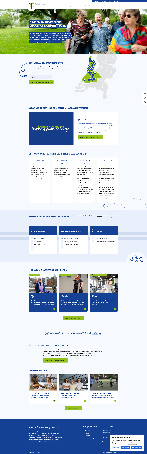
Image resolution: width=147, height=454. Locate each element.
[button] (144, 93)
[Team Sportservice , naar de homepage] (37, 5)
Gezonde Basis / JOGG (70, 241)
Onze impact (61, 6)
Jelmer (94, 296)
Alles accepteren (136, 447)
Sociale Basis (101, 6)
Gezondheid (88, 6)
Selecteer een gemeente (34, 74)
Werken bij (103, 1)
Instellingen (116, 447)
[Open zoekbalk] (116, 5)
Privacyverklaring (89, 438)
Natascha (64, 296)
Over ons (96, 1)
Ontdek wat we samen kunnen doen (90, 137)
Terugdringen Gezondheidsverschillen (105, 241)
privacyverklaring (132, 444)
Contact (116, 1)
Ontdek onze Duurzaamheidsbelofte (56, 360)
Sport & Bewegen (75, 6)
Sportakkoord (37, 250)
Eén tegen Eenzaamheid (101, 238)
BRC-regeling (37, 241)
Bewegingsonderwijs (39, 247)
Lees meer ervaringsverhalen (72, 318)
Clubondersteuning (39, 244)
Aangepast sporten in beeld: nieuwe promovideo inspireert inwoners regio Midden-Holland (102, 395)
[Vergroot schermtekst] (144, 97)
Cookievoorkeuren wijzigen (110, 452)
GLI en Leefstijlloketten (71, 238)
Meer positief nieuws (73, 408)
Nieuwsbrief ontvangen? (110, 437)
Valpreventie (67, 247)
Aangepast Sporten (39, 238)
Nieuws (110, 1)
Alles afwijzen (125, 447)
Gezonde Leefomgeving (71, 244)
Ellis (32, 296)
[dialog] (127, 443)
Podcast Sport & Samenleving (107, 431)
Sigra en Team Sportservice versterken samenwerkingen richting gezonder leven (41, 395)
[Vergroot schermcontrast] (144, 102)
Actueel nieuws (107, 435)
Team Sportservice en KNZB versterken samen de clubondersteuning (71, 395)
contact (95, 333)
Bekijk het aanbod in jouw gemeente (40, 82)
